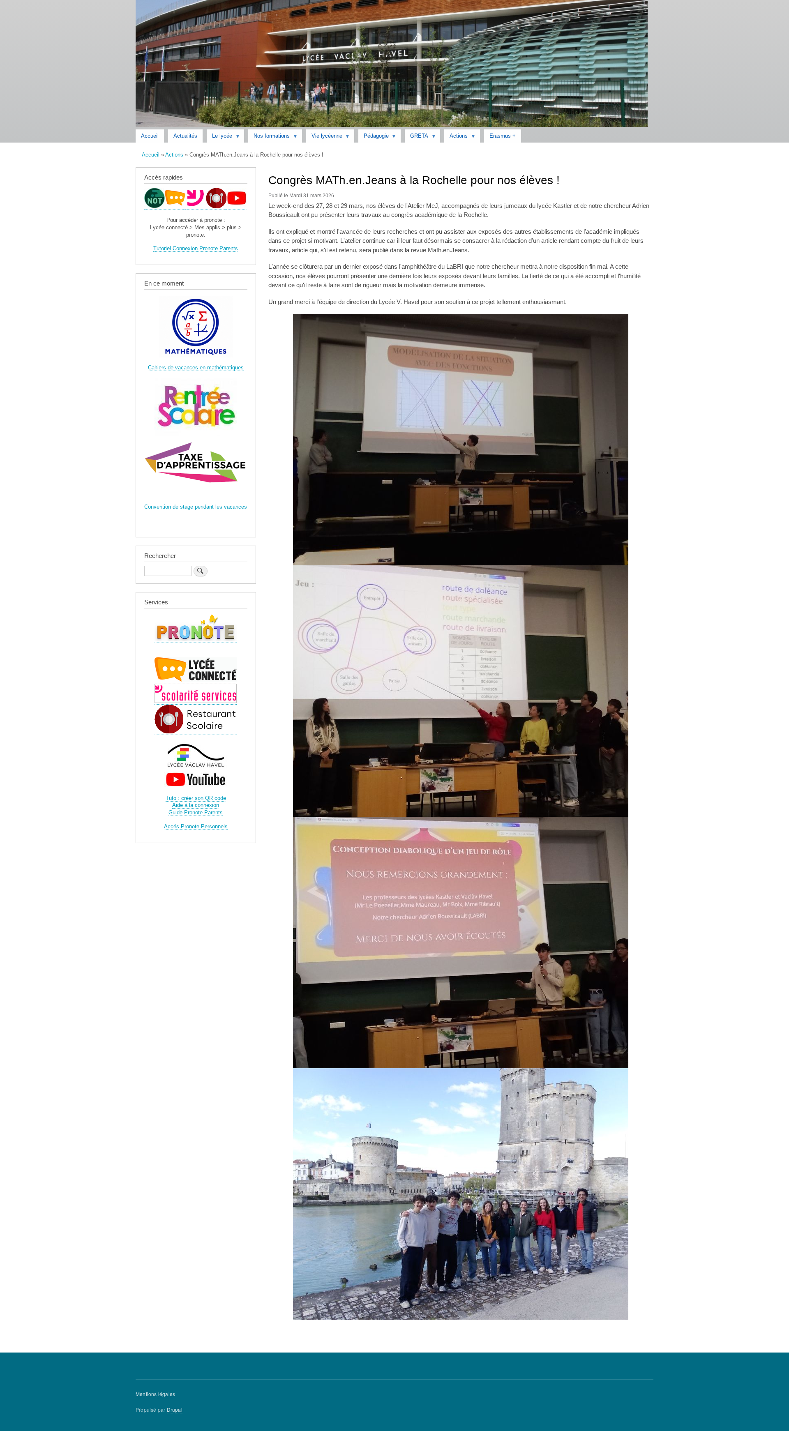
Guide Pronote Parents (195, 812)
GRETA (416, 138)
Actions (456, 138)
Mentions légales (155, 1393)
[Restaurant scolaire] (216, 206)
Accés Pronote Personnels (196, 826)
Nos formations (269, 138)
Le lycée (219, 138)
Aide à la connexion (195, 805)
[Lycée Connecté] (175, 206)
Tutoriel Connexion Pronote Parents (195, 248)
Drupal (174, 1409)
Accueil (150, 136)
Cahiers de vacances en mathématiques (196, 367)
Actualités (185, 136)
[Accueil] (392, 64)
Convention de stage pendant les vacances (195, 507)
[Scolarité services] (195, 206)
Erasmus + (502, 136)
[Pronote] (154, 206)
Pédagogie (373, 138)
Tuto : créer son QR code (196, 798)
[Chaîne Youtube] (236, 206)
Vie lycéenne (324, 138)
